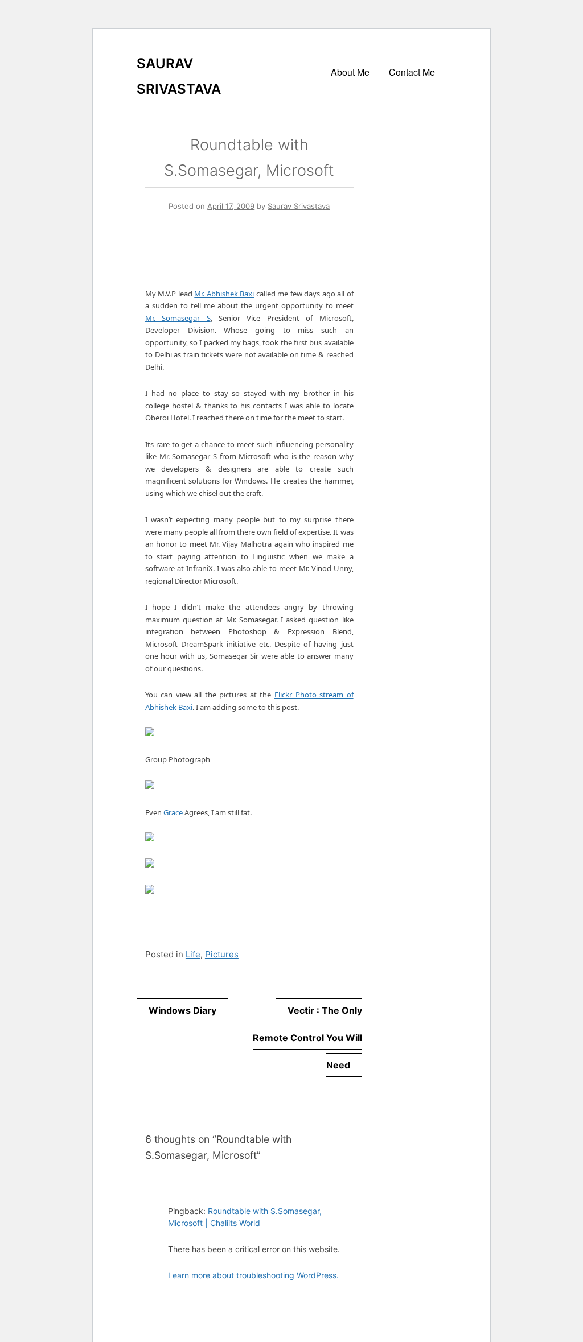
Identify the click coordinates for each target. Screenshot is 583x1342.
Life (193, 954)
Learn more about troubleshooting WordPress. (253, 1275)
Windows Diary (182, 1010)
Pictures (222, 954)
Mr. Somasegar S (178, 318)
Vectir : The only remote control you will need (307, 1038)
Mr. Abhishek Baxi (224, 293)
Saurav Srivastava (299, 205)
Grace (173, 812)
